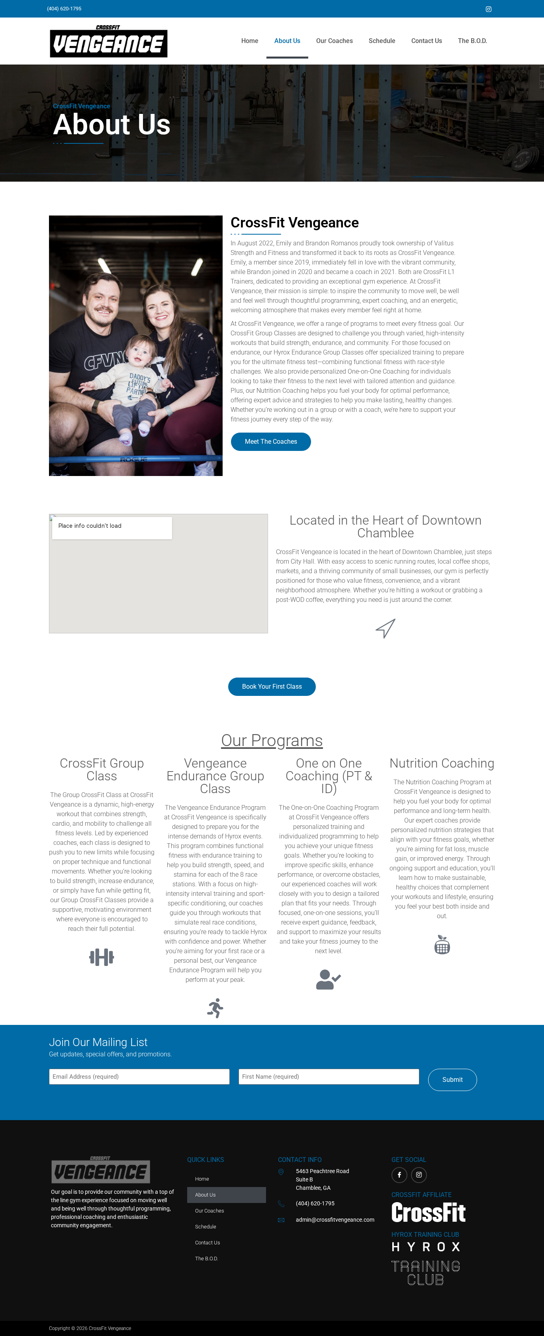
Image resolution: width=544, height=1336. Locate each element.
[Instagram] (419, 1175)
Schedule (382, 41)
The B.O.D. (472, 41)
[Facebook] (399, 1175)
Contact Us (426, 41)
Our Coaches (334, 41)
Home (249, 41)
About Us (287, 41)
